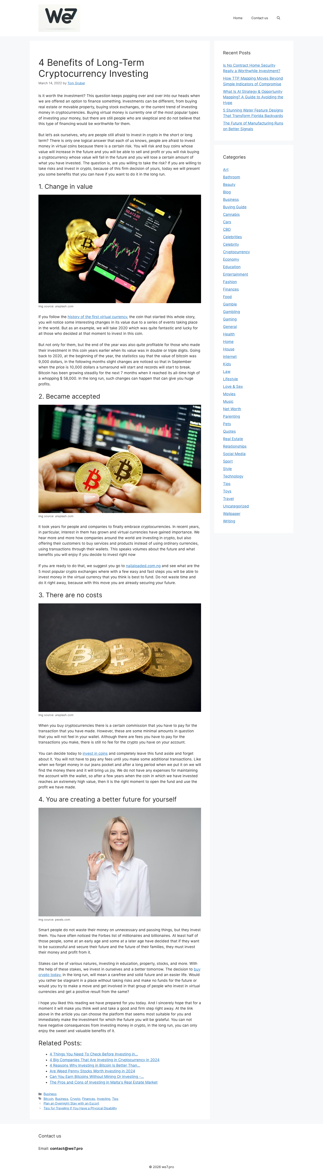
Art (226, 169)
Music (228, 401)
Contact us (259, 18)
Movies (229, 394)
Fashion (230, 282)
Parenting (231, 416)
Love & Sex (233, 386)
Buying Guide (235, 207)
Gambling (231, 312)
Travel (228, 498)
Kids (227, 364)
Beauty (229, 184)
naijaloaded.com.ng (143, 566)
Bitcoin (48, 1099)
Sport (228, 461)
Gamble (230, 304)
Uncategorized (236, 506)
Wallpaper (231, 513)
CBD (227, 229)
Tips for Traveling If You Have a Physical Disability (80, 1108)
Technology (233, 476)
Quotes (229, 431)
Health (229, 334)
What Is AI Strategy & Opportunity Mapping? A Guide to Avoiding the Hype (253, 97)
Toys (227, 491)
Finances (88, 1099)
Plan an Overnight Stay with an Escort (71, 1103)
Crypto (75, 1099)
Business (50, 1094)
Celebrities (232, 237)
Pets (227, 424)
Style (227, 469)
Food (227, 297)
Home (238, 18)
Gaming (230, 319)
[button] (278, 18)
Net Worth (232, 409)
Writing (229, 521)
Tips (115, 1099)
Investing (103, 1099)
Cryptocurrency (236, 252)
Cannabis (231, 214)
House (228, 349)
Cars (227, 222)
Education (232, 267)
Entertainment (235, 274)
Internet (230, 356)
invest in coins (95, 753)
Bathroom (231, 177)
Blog (227, 192)
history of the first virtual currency (97, 317)
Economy (231, 259)
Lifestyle (230, 379)
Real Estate (233, 439)
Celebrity (231, 244)
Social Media (234, 454)
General (230, 326)
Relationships (235, 446)
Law (226, 371)
